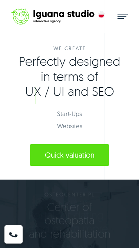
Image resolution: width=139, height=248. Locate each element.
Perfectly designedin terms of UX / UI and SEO (69, 76)
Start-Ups (69, 113)
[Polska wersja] (101, 14)
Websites (69, 126)
